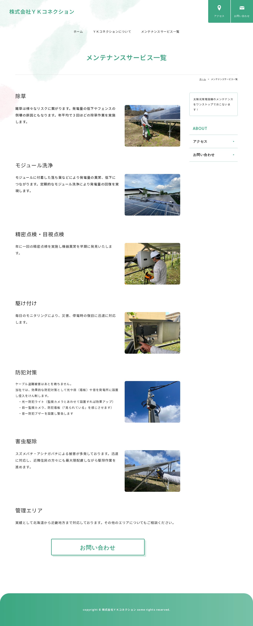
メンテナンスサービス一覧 (160, 31)
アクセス (219, 16)
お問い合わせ (242, 16)
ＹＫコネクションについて (112, 31)
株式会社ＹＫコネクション (42, 11)
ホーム (78, 31)
